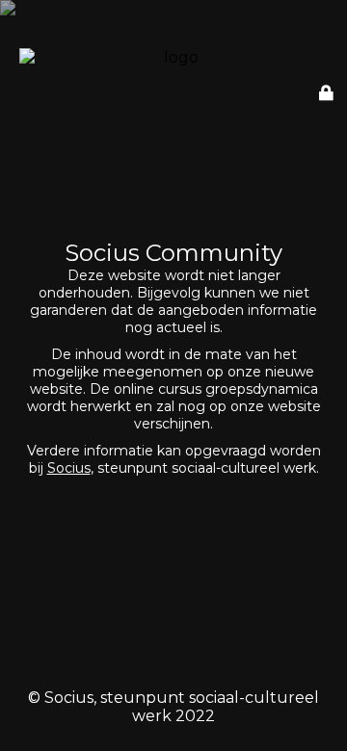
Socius (69, 468)
